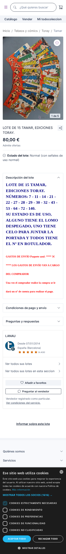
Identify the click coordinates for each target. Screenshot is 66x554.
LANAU (10, 336)
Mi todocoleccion (49, 19)
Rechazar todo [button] (48, 538)
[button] (33, 177)
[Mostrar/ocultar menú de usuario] (5, 7)
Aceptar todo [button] (17, 538)
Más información (21, 489)
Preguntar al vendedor (35, 391)
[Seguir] (57, 43)
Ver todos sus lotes (18, 364)
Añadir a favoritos (35, 382)
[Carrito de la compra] (61, 7)
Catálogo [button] (10, 19)
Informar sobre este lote (33, 424)
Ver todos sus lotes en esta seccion (29, 371)
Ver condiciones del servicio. (23, 402)
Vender (27, 19)
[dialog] (33, 510)
